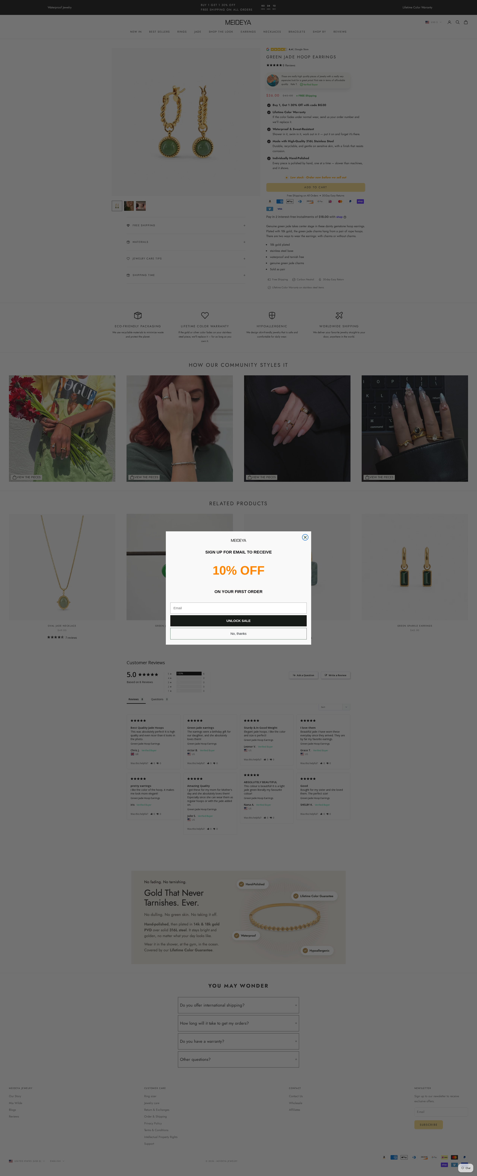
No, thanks (238, 634)
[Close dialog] (305, 537)
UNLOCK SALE (238, 621)
